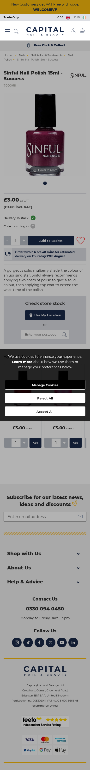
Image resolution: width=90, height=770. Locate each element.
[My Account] (73, 31)
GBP (61, 17)
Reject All (45, 398)
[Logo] (45, 31)
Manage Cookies (45, 385)
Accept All (45, 411)
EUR (77, 17)
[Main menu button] (8, 31)
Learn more (22, 362)
